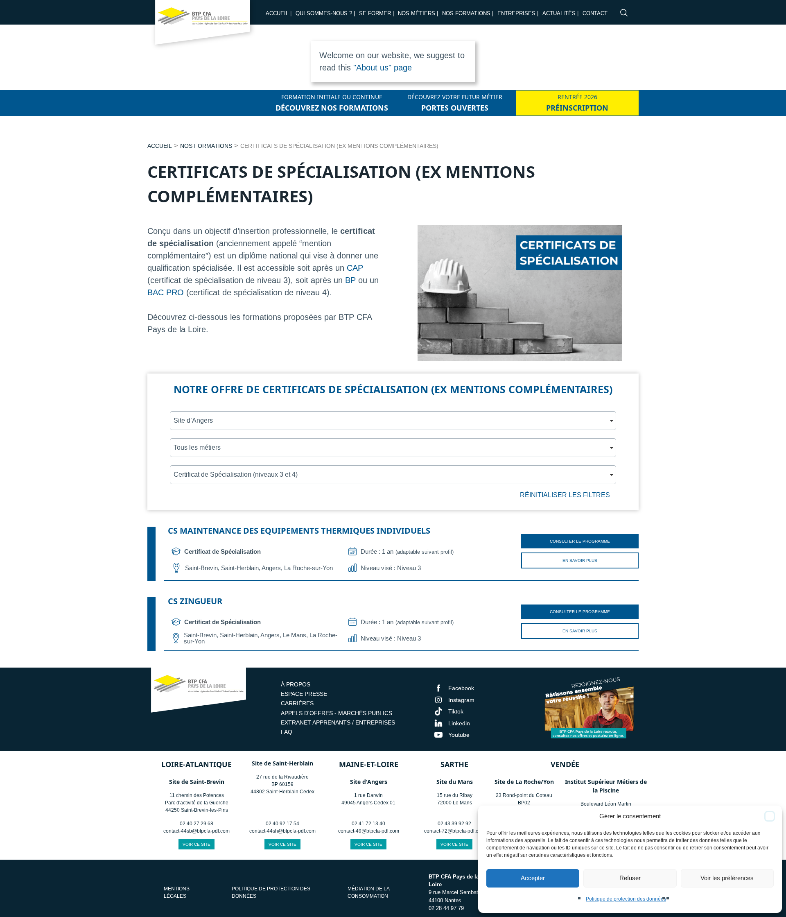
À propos (295, 684)
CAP (355, 267)
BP (350, 280)
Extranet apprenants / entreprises (338, 722)
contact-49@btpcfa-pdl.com (368, 831)
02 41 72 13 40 (368, 823)
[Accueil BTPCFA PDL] (198, 691)
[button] (770, 816)
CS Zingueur (195, 601)
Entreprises (516, 13)
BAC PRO (165, 292)
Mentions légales (177, 892)
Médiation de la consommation (368, 892)
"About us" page (382, 67)
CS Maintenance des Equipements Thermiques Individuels (299, 530)
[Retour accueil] (202, 25)
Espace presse (304, 694)
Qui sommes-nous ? (324, 13)
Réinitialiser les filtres (565, 494)
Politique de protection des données (626, 899)
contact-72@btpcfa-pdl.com (454, 831)
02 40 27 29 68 (196, 823)
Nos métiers (416, 13)
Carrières (297, 703)
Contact (595, 13)
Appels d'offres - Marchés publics (336, 713)
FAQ (286, 732)
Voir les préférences (727, 877)
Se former (375, 13)
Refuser (630, 877)
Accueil (277, 13)
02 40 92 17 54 (282, 823)
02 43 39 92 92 (454, 823)
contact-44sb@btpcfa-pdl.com (196, 831)
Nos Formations (466, 13)
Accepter (533, 877)
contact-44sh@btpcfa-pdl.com (282, 831)
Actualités (559, 13)
